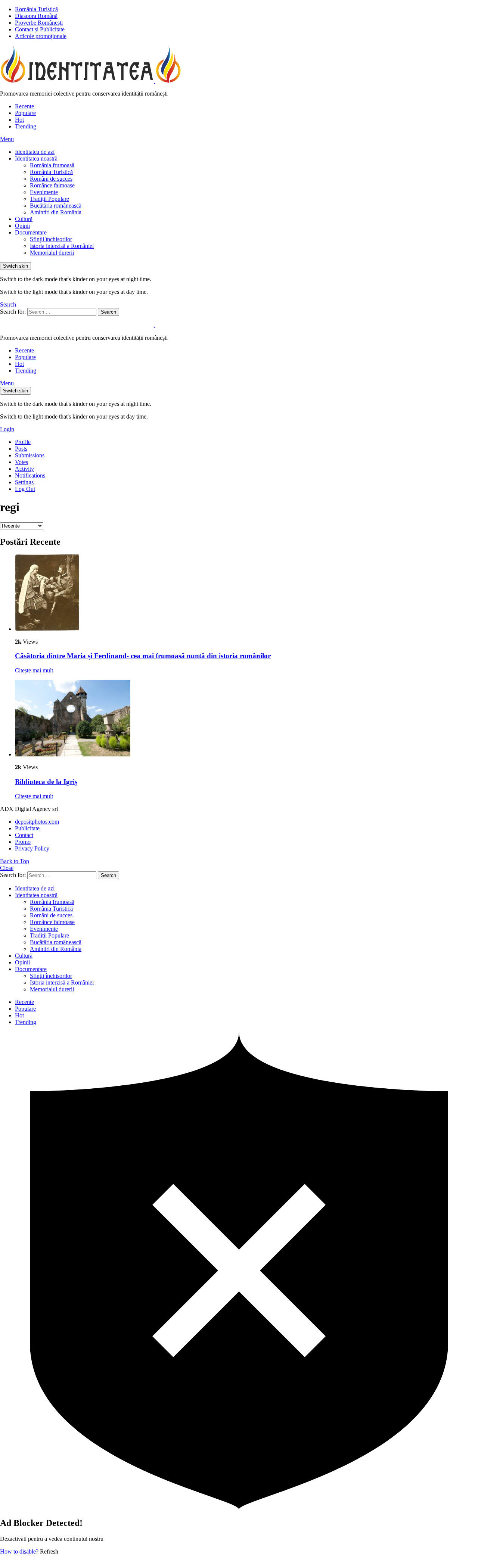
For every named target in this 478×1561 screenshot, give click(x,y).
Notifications (30, 475)
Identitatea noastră (36, 158)
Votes (21, 462)
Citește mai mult (34, 670)
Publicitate (27, 828)
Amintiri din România (55, 212)
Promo (23, 842)
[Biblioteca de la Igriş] (246, 719)
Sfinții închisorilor (51, 239)
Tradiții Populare (49, 199)
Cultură (23, 219)
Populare (25, 113)
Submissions (29, 455)
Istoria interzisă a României (62, 246)
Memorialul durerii (52, 252)
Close (6, 868)
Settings (24, 482)
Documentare (31, 232)
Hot (19, 119)
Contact (24, 835)
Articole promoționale (40, 36)
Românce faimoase (52, 185)
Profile (23, 442)
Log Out (25, 489)
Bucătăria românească (55, 205)
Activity (24, 469)
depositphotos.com (37, 821)
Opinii (22, 226)
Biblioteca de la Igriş (46, 782)
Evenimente (44, 192)
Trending (25, 126)
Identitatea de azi (35, 152)
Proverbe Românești (39, 22)
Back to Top (14, 861)
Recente (24, 106)
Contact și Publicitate (40, 29)
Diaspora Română (36, 16)
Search (108, 312)
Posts (21, 448)
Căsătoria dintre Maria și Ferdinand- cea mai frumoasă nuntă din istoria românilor (143, 656)
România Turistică (36, 9)
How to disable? (19, 1551)
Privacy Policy (32, 848)
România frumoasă (52, 165)
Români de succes (51, 178)
